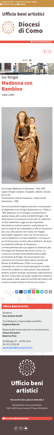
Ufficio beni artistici (23, 14)
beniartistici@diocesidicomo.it (17, 347)
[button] (25, 60)
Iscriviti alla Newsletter (42, 42)
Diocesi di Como (30, 27)
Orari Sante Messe (9, 4)
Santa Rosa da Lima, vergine (26, 2)
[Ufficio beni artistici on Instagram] (49, 51)
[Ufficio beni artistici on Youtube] (26, 428)
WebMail (22, 4)
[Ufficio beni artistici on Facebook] (45, 51)
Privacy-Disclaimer (39, 408)
